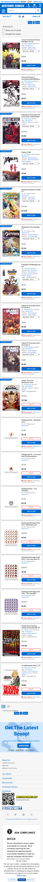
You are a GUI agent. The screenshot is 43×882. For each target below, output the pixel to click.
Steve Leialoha (26, 161)
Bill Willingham (32, 158)
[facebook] (8, 815)
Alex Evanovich (33, 671)
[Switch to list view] (19, 16)
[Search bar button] (38, 10)
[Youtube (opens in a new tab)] (23, 815)
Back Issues (30, 750)
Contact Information (8, 763)
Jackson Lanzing (27, 274)
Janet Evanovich (27, 673)
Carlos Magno (32, 315)
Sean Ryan (31, 197)
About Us (6, 760)
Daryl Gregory (32, 313)
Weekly (11, 750)
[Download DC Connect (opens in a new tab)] (22, 808)
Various (30, 122)
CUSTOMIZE (12, 879)
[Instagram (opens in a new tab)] (31, 815)
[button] (28, 6)
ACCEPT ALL (22, 879)
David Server (32, 272)
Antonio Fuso (32, 49)
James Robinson (33, 234)
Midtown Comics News (9, 768)
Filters (35, 16)
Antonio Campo (26, 275)
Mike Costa (31, 47)
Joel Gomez (31, 199)
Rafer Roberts (32, 633)
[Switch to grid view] (23, 16)
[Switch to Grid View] (8, 706)
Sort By (6, 16)
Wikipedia (5, 765)
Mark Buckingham (33, 159)
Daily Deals (20, 750)
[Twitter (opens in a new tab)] (15, 815)
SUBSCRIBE (24, 746)
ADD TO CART (31, 65)
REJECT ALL (31, 879)
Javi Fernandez (32, 236)
